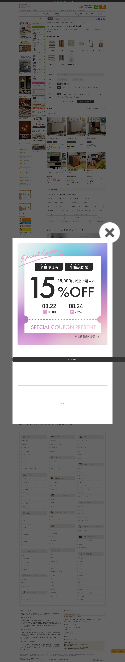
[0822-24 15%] (62, 294)
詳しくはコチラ (72, 359)
